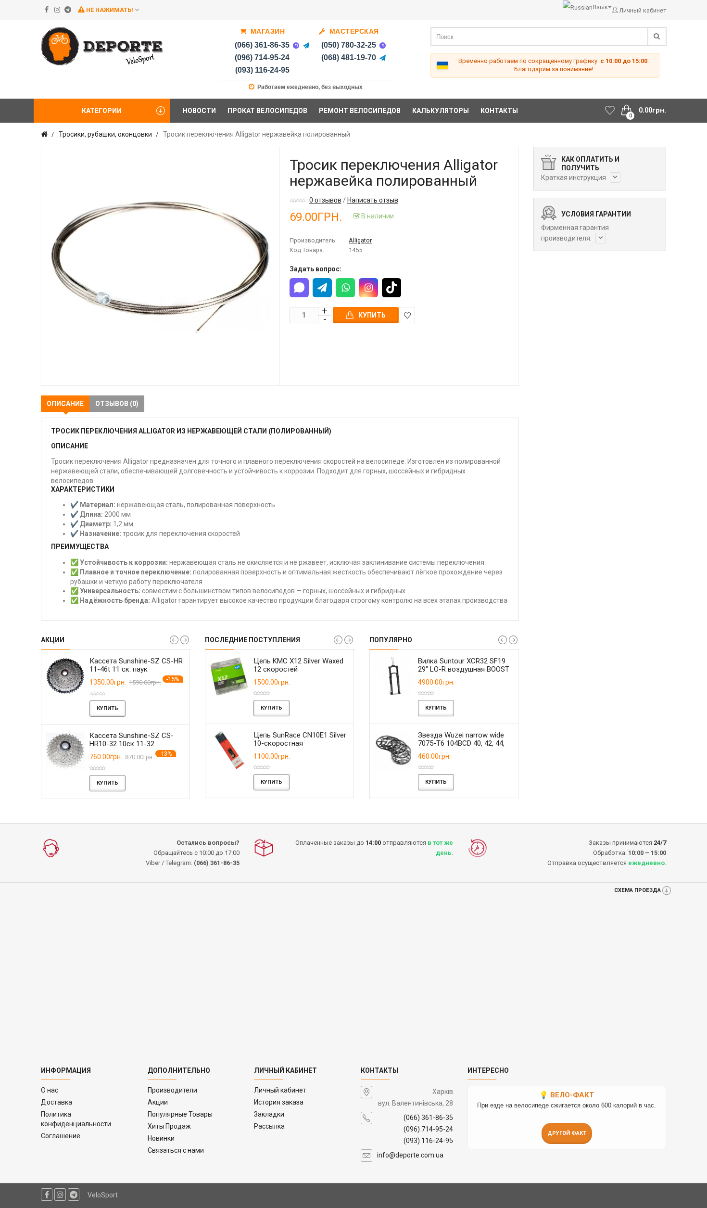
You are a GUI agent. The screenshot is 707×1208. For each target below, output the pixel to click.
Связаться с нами (176, 1150)
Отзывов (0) (117, 403)
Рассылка (269, 1126)
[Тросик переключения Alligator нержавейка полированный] (160, 266)
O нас (49, 1090)
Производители (172, 1090)
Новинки (161, 1138)
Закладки (269, 1114)
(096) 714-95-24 (262, 57)
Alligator (360, 240)
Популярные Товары (180, 1114)
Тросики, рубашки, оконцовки (105, 134)
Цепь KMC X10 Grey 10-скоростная (293, 739)
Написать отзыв (372, 200)
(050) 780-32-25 (348, 45)
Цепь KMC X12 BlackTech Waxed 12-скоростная (296, 665)
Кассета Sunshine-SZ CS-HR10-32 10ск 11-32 (131, 739)
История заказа (278, 1102)
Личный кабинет (280, 1090)
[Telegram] (306, 45)
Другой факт (566, 1133)
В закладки (407, 315)
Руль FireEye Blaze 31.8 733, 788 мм (463, 665)
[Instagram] (368, 287)
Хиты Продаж (169, 1126)
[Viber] (296, 45)
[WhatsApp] (345, 287)
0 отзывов (325, 200)
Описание (65, 403)
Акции (158, 1102)
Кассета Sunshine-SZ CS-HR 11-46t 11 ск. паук (136, 665)
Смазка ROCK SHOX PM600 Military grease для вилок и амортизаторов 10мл (463, 743)
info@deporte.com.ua (410, 1155)
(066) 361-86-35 (262, 45)
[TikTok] (391, 287)
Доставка (56, 1102)
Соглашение (60, 1136)
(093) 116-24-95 (262, 70)
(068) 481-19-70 (348, 57)
